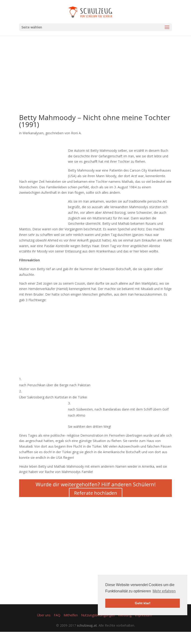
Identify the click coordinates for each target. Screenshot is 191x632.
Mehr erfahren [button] (164, 591)
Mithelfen (71, 615)
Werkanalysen (33, 133)
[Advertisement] (95, 81)
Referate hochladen (95, 493)
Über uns (44, 615)
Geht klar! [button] (142, 603)
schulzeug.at (87, 625)
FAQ (57, 615)
